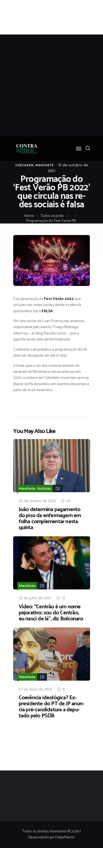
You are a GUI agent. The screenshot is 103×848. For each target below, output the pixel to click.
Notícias (44, 488)
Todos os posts (52, 216)
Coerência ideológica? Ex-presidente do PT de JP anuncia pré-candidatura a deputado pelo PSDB (51, 707)
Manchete (45, 165)
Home (29, 216)
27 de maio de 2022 (35, 689)
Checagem (24, 165)
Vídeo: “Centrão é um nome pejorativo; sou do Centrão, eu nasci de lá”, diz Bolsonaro (51, 613)
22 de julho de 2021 (35, 598)
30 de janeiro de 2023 (37, 501)
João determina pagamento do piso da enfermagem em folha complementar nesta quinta (50, 519)
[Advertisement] (51, 85)
